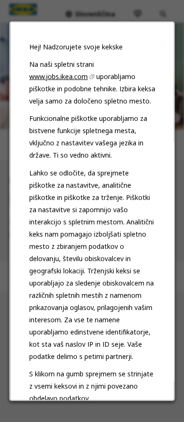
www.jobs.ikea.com (58, 76)
